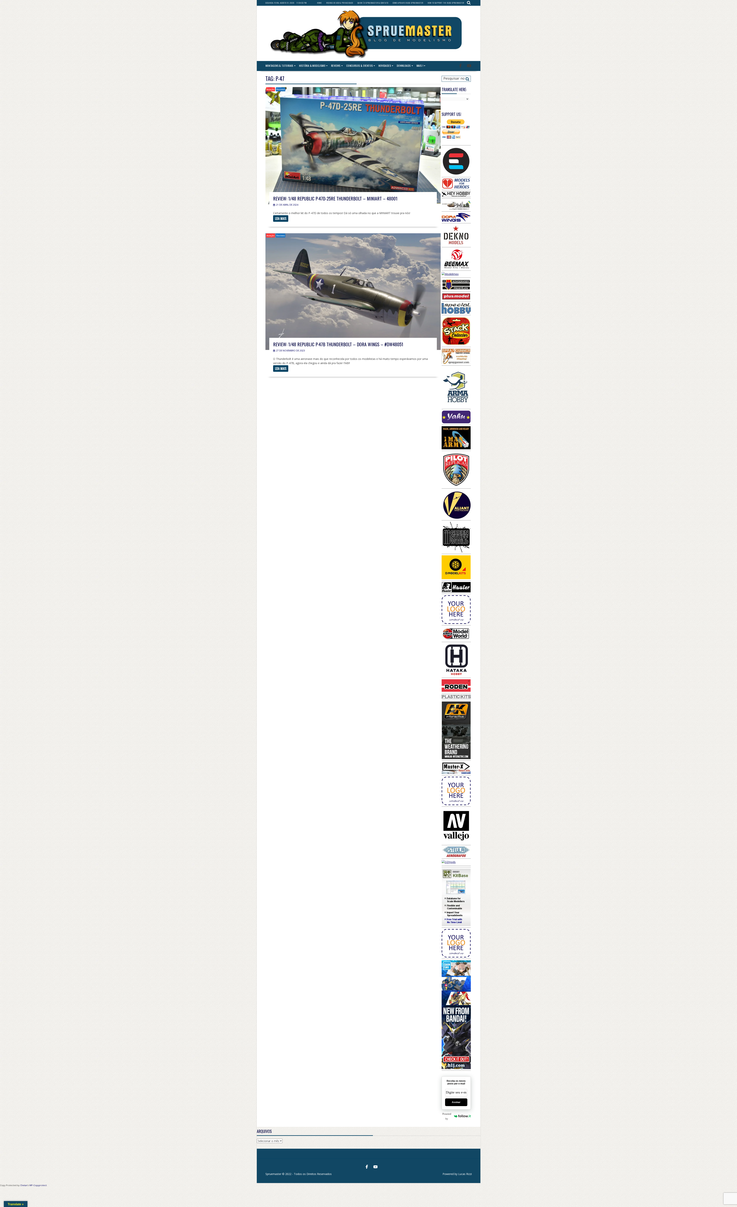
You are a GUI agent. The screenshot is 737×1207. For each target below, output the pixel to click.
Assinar (456, 1102)
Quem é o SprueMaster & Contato (373, 2)
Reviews (335, 65)
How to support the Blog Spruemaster (446, 2)
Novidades (384, 65)
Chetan (23, 1185)
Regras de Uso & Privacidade (339, 2)
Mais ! (419, 65)
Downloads (404, 65)
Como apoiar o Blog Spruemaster (408, 2)
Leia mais (280, 218)
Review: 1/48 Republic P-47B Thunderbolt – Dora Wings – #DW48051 (338, 344)
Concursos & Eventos (359, 65)
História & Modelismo (312, 65)
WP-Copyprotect (38, 1185)
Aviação (270, 89)
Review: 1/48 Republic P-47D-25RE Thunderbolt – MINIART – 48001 (335, 198)
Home (319, 2)
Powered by (446, 1116)
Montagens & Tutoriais (279, 65)
